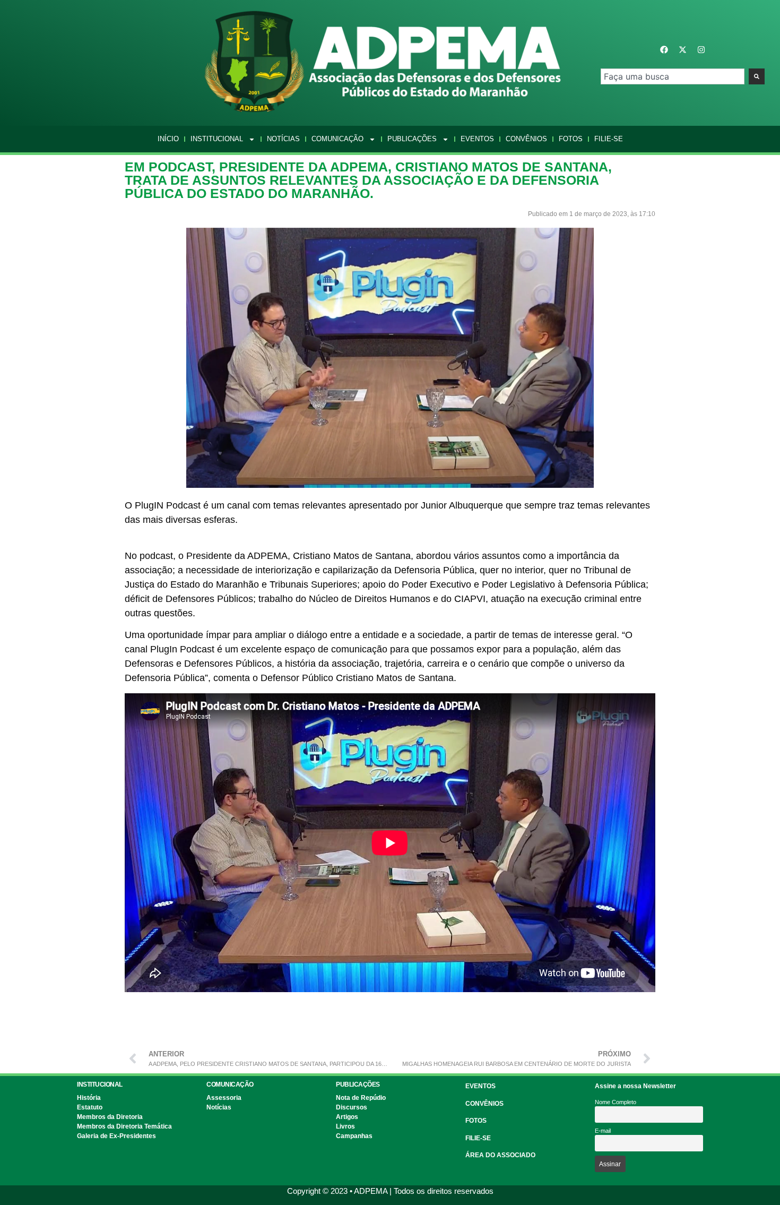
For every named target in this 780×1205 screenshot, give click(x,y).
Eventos (477, 139)
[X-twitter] (682, 50)
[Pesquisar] (757, 76)
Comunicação (337, 139)
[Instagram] (701, 50)
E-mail (603, 1130)
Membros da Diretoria (110, 1117)
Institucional (216, 139)
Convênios (526, 139)
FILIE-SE (478, 1138)
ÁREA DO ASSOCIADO (500, 1155)
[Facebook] (664, 50)
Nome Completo (615, 1102)
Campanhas (354, 1136)
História (89, 1097)
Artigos (347, 1117)
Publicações (412, 139)
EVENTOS (480, 1086)
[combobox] (672, 76)
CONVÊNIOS (484, 1103)
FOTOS (476, 1120)
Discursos (351, 1107)
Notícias (283, 139)
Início (168, 139)
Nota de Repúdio (361, 1097)
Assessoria (223, 1097)
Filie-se (608, 139)
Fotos (571, 139)
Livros (345, 1126)
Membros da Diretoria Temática (124, 1126)
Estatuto (89, 1107)
